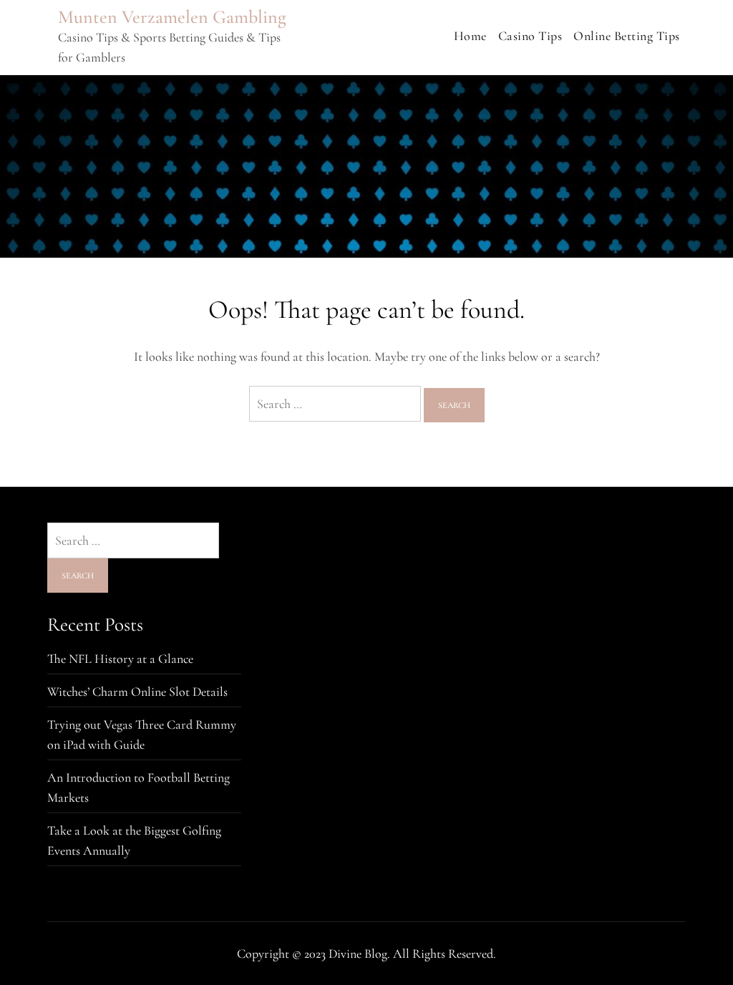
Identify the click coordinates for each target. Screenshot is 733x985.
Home (470, 36)
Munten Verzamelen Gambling (172, 17)
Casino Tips (530, 36)
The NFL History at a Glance (120, 658)
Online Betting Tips (626, 36)
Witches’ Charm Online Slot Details (137, 691)
